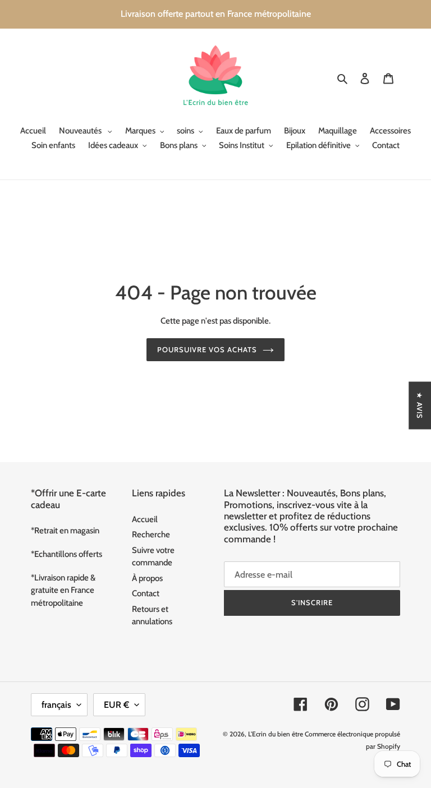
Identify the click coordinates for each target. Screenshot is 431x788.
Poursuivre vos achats (207, 349)
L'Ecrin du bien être (275, 734)
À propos (147, 578)
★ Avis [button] (419, 405)
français (56, 704)
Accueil (145, 519)
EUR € (116, 704)
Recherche (151, 534)
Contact (145, 593)
